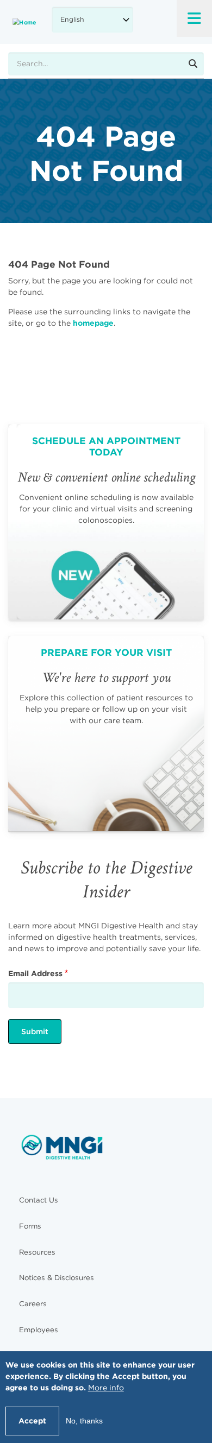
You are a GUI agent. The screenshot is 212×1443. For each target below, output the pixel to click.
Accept (32, 1421)
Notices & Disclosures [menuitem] (56, 1277)
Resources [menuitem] (37, 1252)
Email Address (35, 973)
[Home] (24, 22)
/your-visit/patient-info (106, 733)
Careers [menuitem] (33, 1303)
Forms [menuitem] (30, 1226)
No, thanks (84, 1420)
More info (106, 1388)
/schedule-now (106, 521)
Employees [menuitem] (38, 1329)
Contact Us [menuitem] (38, 1200)
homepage (93, 323)
